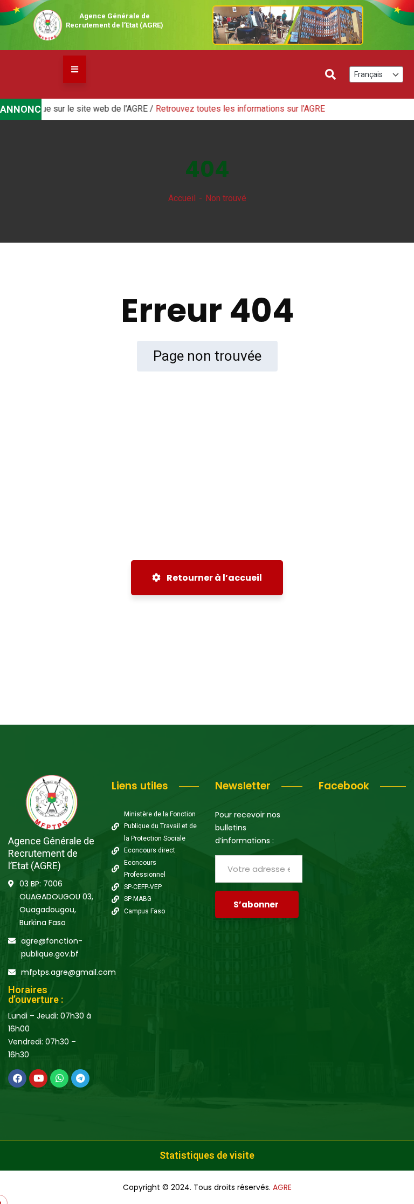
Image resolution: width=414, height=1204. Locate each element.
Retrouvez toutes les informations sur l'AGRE (222, 109)
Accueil (182, 198)
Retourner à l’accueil (213, 578)
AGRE (282, 1187)
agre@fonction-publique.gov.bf (51, 947)
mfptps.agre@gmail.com (68, 972)
